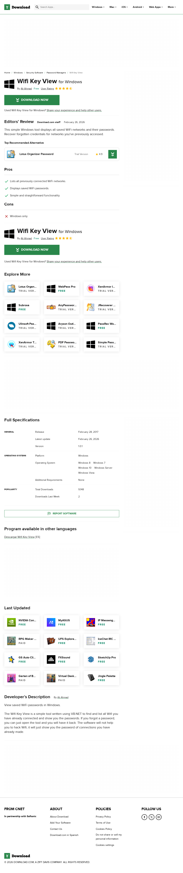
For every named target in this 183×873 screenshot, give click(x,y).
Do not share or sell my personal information (109, 836)
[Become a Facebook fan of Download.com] (144, 817)
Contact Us (56, 829)
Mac (112, 7)
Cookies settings (105, 845)
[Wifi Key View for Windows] (9, 84)
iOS (124, 7)
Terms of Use (103, 822)
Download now (34, 100)
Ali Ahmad (62, 697)
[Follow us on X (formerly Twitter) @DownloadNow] (151, 817)
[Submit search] (37, 7)
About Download (59, 816)
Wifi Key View (49, 81)
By (24, 88)
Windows (97, 7)
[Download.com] (17, 7)
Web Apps (155, 7)
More (171, 7)
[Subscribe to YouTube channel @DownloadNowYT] (159, 817)
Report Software (64, 513)
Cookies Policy (104, 829)
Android (137, 7)
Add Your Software (60, 822)
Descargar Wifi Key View (19, 537)
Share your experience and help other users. (74, 110)
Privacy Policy (103, 816)
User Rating (47, 88)
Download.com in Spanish (64, 835)
